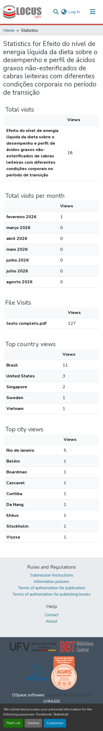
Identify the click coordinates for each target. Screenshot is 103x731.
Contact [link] (52, 615)
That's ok (13, 723)
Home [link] (9, 30)
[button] (22, 12)
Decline (33, 723)
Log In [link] (74, 12)
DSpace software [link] (28, 695)
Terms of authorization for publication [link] (51, 588)
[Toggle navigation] (92, 12)
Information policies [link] (51, 581)
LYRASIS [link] (51, 701)
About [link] (51, 621)
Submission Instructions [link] (51, 575)
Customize (55, 723)
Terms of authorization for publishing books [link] (51, 594)
